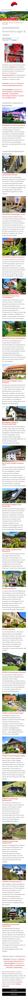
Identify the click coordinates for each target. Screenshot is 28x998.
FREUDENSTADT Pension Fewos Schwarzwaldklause (10, 296)
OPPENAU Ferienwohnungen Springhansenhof (10, 842)
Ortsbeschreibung (7, 91)
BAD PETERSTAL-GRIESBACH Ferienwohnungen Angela (10, 423)
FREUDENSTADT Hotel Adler (9, 175)
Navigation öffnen (6, 9)
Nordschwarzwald (18, 22)
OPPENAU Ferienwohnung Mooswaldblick (13, 756)
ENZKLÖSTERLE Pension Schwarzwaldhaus (13, 338)
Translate (14, 40)
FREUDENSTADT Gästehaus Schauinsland (13, 257)
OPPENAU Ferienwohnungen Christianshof (14, 672)
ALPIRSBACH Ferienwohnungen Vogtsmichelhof (10, 925)
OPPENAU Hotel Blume (8, 629)
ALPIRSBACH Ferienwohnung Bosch (12, 881)
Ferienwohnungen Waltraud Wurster (12, 85)
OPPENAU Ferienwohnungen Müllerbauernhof (10, 799)
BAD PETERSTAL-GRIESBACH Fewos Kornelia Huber (11, 505)
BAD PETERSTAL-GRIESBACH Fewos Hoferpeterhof (11, 550)
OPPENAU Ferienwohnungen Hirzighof (12, 713)
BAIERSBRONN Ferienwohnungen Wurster (13, 125)
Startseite (11, 22)
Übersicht (20, 83)
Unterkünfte (5, 24)
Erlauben (14, 990)
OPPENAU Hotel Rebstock (9, 588)
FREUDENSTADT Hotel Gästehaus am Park (13, 214)
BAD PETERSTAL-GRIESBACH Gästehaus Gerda (13, 464)
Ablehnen (14, 994)
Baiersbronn (13, 67)
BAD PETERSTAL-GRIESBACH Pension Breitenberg (12, 381)
